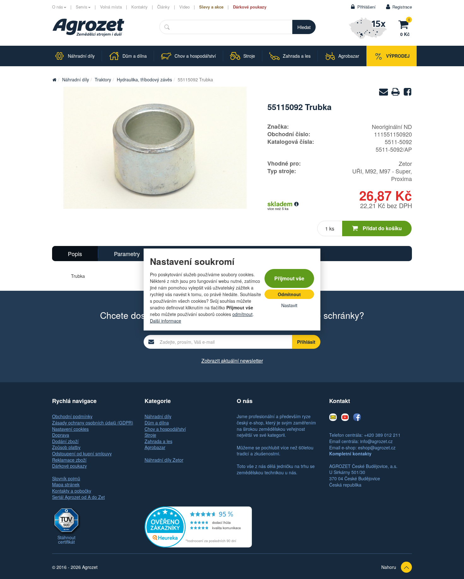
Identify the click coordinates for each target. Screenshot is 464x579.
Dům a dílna (157, 422)
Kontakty (139, 7)
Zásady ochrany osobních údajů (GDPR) (92, 422)
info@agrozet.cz (376, 441)
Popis (75, 253)
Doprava (60, 435)
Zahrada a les (158, 441)
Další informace (165, 321)
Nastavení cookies (70, 429)
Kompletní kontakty (350, 453)
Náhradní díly (75, 79)
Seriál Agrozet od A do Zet (78, 497)
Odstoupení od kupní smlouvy (82, 453)
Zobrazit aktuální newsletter (232, 360)
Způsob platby (66, 447)
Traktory (103, 79)
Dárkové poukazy (249, 7)
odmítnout (242, 314)
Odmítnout (289, 294)
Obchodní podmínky (72, 416)
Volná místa (111, 7)
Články (163, 7)
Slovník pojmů (66, 478)
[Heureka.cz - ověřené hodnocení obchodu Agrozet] (198, 526)
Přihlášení (366, 7)
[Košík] (405, 24)
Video (184, 7)
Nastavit (289, 305)
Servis (81, 7)
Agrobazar (155, 447)
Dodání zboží (65, 441)
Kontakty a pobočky (71, 491)
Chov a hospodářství (165, 429)
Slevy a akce (211, 7)
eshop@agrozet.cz (377, 447)
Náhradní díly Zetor (164, 460)
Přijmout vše (289, 278)
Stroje (150, 435)
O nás (57, 7)
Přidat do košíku (382, 228)
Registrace (402, 7)
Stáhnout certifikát (66, 539)
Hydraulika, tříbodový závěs (144, 79)
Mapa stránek (66, 484)
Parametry (127, 253)
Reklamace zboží (69, 460)
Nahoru (388, 567)
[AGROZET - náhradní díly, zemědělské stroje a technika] (54, 79)
